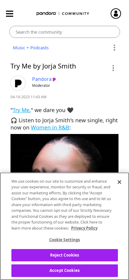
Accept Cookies (65, 270)
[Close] (119, 182)
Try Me (21, 110)
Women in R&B (50, 127)
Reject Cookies (64, 255)
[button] (112, 68)
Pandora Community (63, 13)
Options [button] (114, 47)
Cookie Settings (64, 239)
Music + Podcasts (29, 47)
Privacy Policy (84, 228)
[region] (64, 226)
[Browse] (12, 13)
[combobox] (64, 32)
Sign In (118, 14)
